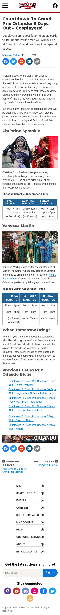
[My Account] (55, 5)
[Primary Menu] (5, 6)
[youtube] (16, 591)
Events (21, 500)
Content (22, 507)
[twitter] (52, 591)
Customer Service (28, 536)
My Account (24, 522)
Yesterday (27, 79)
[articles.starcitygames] (30, 598)
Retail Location (27, 551)
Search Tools (26, 493)
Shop (19, 485)
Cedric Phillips (12, 55)
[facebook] (43, 591)
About (20, 544)
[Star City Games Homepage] (30, 5)
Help (19, 529)
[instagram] (34, 591)
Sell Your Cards (27, 515)
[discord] (25, 591)
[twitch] (7, 591)
